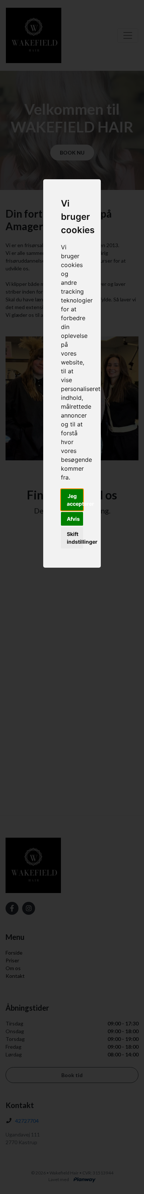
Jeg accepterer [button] (75, 500)
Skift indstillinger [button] (75, 538)
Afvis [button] (73, 519)
